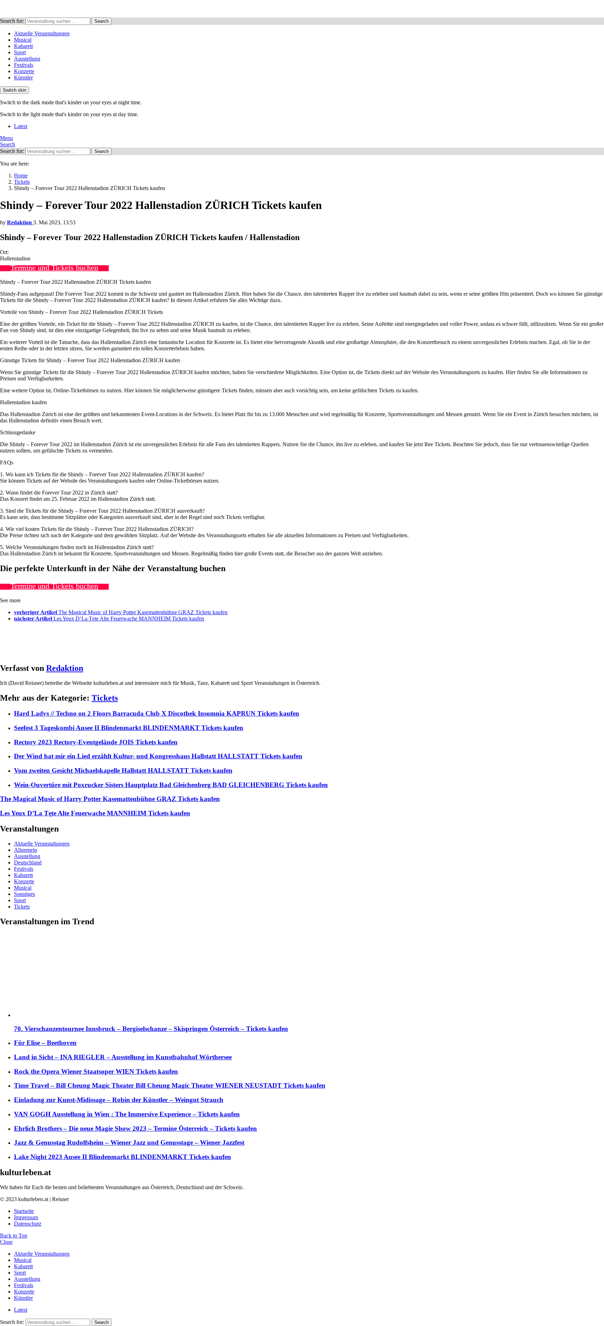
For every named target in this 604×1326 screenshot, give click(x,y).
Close (6, 1242)
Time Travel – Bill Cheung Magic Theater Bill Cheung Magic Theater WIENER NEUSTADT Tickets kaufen (169, 1085)
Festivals (23, 65)
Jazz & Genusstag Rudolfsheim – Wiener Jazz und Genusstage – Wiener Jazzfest (129, 1142)
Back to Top (13, 1236)
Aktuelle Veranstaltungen (42, 33)
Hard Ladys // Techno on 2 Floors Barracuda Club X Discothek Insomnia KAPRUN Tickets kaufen (156, 713)
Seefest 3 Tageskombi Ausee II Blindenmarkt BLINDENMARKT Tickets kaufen (128, 727)
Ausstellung (27, 59)
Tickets (105, 697)
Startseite (24, 1211)
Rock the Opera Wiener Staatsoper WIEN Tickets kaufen (96, 1071)
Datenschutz (27, 1224)
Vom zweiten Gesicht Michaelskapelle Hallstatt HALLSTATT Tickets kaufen (123, 770)
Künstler (23, 77)
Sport (20, 52)
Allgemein (25, 850)
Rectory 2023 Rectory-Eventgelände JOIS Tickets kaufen (96, 742)
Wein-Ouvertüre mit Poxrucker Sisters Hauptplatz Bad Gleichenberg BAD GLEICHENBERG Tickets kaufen (171, 784)
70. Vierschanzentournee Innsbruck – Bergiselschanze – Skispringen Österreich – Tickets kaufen (151, 1028)
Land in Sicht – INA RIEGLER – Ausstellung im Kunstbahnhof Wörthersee (123, 1057)
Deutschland (28, 862)
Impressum (26, 1217)
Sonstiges (24, 894)
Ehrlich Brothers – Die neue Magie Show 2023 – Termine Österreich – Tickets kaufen (135, 1128)
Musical (22, 40)
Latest (20, 126)
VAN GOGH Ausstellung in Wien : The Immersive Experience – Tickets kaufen (127, 1114)
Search (101, 21)
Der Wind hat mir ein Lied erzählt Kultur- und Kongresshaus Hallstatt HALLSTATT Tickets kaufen (158, 756)
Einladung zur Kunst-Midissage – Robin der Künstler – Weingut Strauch (118, 1099)
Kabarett (23, 46)
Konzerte (24, 71)
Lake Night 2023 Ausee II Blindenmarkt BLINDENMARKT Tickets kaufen (122, 1156)
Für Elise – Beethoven (45, 1042)
